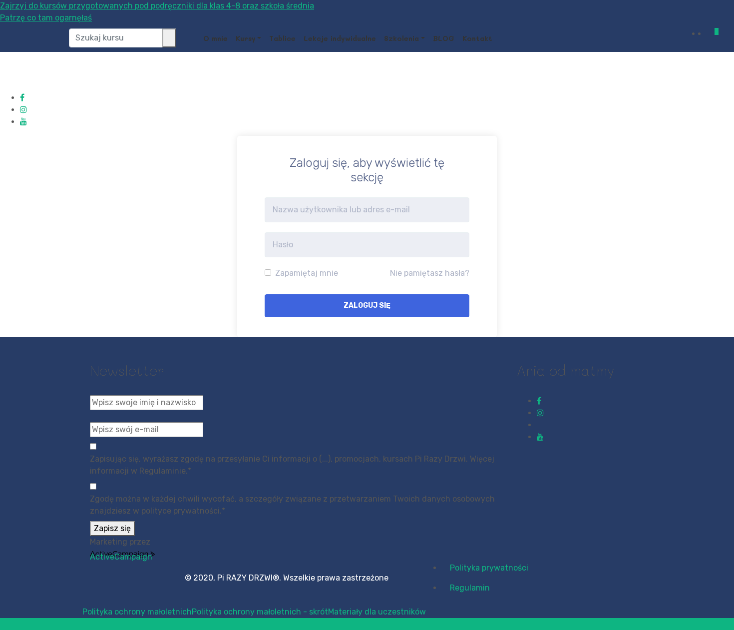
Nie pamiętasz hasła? (429, 273)
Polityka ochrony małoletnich (137, 612)
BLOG (443, 38)
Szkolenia (401, 38)
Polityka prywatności (489, 568)
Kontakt (477, 38)
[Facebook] (22, 97)
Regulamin (470, 588)
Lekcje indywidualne (340, 38)
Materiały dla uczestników (377, 612)
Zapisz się (112, 528)
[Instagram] (23, 109)
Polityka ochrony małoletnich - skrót (260, 612)
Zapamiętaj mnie (305, 273)
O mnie (215, 38)
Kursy (246, 38)
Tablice (282, 38)
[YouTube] (23, 121)
